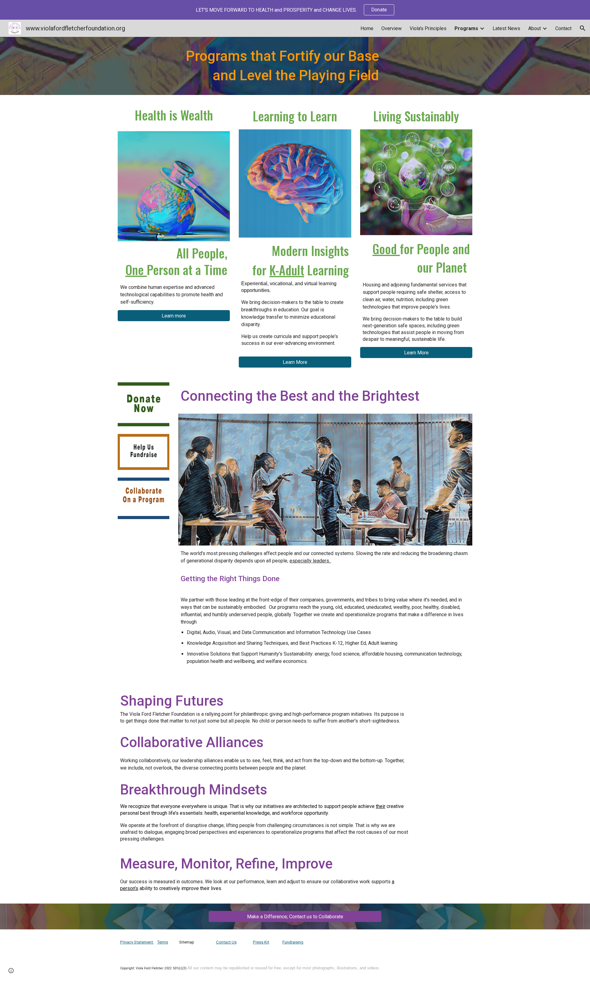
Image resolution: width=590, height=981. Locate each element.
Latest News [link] (506, 28)
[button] (582, 28)
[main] (264, 66)
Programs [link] (466, 28)
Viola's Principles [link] (428, 28)
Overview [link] (391, 28)
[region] (295, 10)
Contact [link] (563, 28)
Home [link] (366, 28)
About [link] (534, 28)
